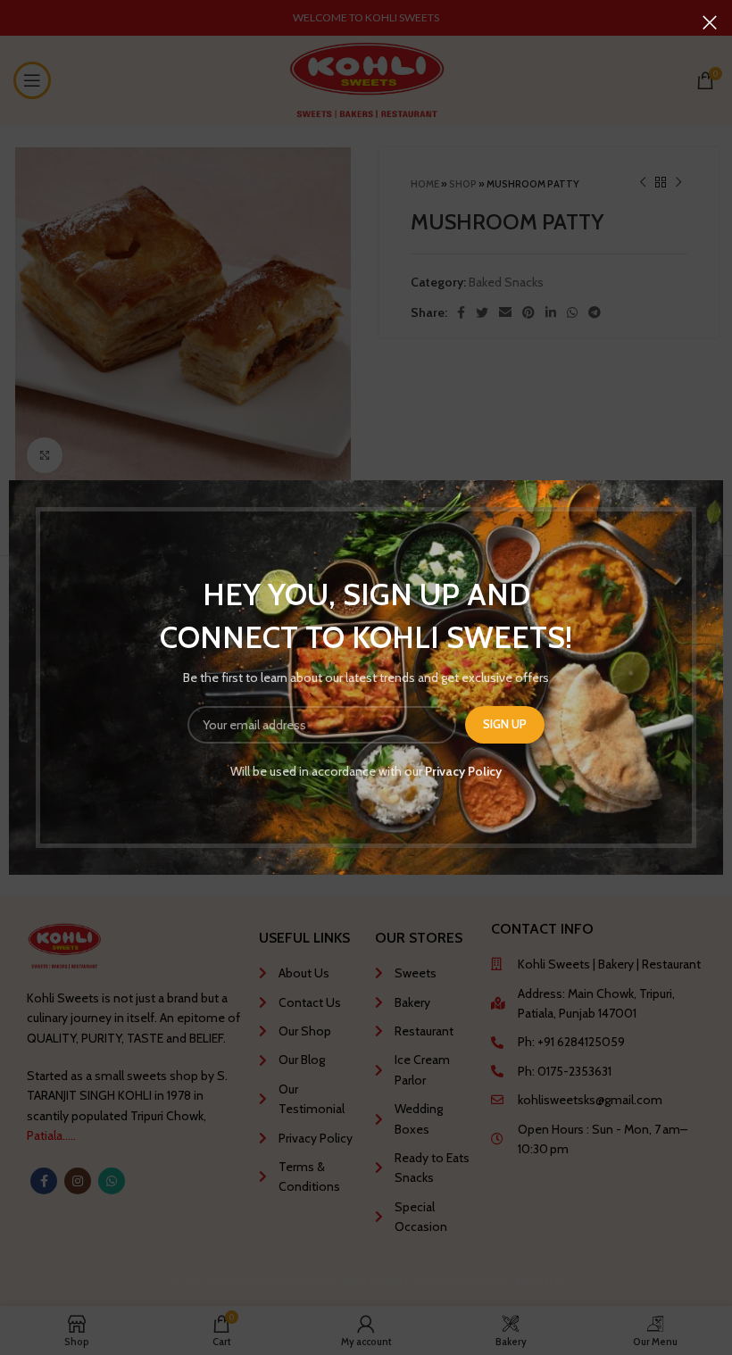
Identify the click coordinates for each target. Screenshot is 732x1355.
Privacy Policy (463, 771)
